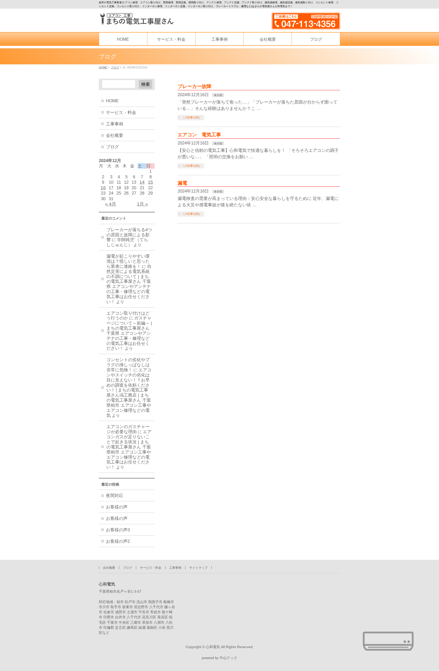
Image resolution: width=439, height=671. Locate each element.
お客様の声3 (118, 530)
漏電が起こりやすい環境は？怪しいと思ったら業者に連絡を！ (128, 261)
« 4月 (110, 204)
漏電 (182, 183)
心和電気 (213, 647)
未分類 (218, 95)
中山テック (228, 658)
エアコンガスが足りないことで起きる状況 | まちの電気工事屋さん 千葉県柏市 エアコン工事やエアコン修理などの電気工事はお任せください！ (128, 449)
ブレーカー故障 (194, 86)
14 (142, 182)
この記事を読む (191, 117)
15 (150, 182)
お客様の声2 (118, 541)
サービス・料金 (121, 112)
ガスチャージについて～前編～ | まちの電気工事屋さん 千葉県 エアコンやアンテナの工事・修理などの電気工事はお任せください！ (129, 333)
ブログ (112, 146)
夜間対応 (114, 495)
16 (103, 187)
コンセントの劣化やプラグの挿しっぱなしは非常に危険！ (128, 364)
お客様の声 (117, 507)
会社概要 (114, 135)
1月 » (142, 204)
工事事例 (114, 124)
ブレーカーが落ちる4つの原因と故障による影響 (129, 234)
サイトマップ (198, 568)
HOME (112, 100)
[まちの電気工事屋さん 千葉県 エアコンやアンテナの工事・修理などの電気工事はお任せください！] (136, 19)
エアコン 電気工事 (199, 134)
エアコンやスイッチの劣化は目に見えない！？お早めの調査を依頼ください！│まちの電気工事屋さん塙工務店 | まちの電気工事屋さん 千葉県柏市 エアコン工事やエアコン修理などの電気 (128, 393)
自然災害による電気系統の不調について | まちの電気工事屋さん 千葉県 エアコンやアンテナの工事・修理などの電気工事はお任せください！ (128, 284)
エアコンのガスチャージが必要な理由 (128, 429)
